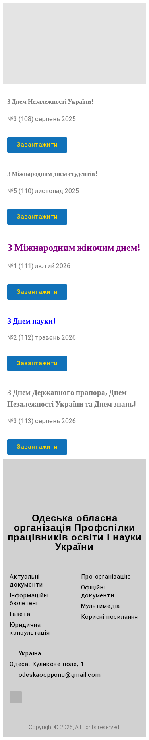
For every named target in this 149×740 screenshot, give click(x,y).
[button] (74, 6)
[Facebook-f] (16, 697)
